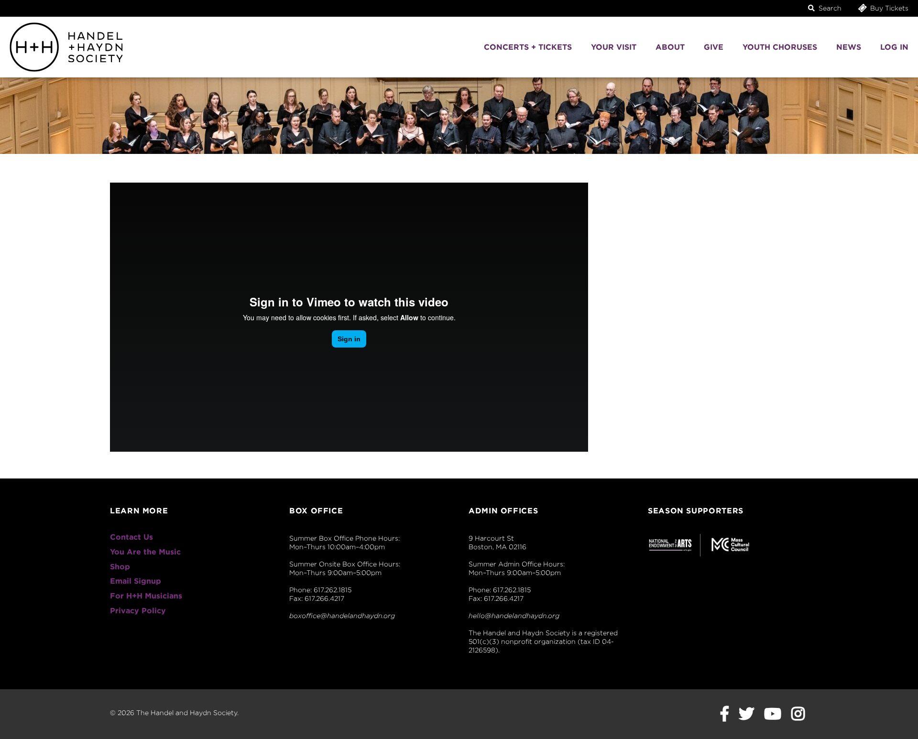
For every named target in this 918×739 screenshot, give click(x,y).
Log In (894, 47)
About (670, 47)
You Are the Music (145, 551)
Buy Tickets (888, 8)
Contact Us (131, 537)
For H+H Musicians (146, 595)
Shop (120, 566)
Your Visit (613, 47)
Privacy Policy (138, 610)
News (848, 47)
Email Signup (135, 581)
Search (829, 8)
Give (713, 47)
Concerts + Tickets (528, 47)
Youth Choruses (780, 47)
